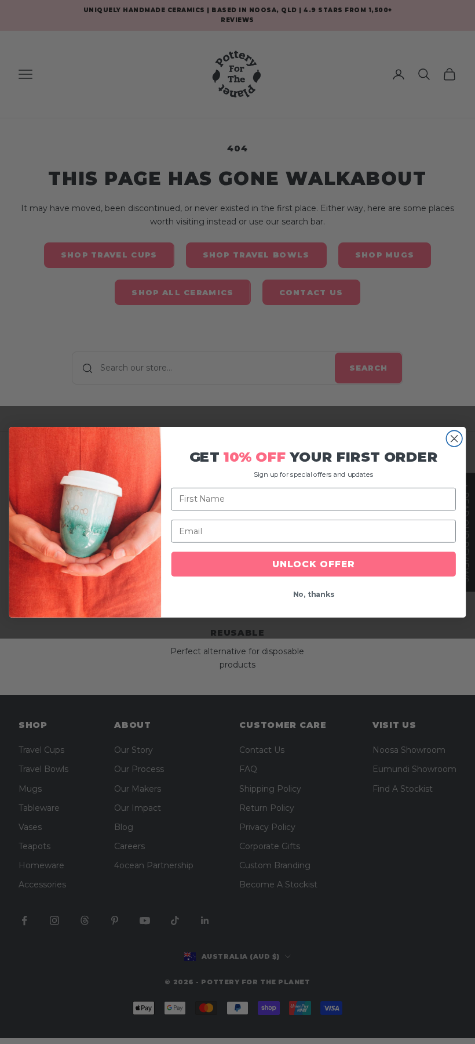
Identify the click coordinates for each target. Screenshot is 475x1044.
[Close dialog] (454, 438)
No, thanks (313, 594)
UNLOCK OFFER (313, 564)
